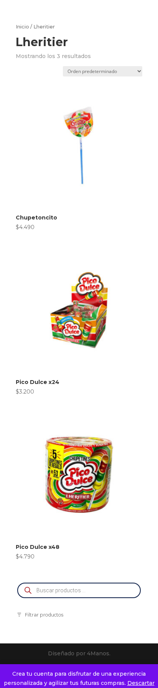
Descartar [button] (141, 683)
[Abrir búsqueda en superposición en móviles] (79, 590)
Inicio (22, 27)
